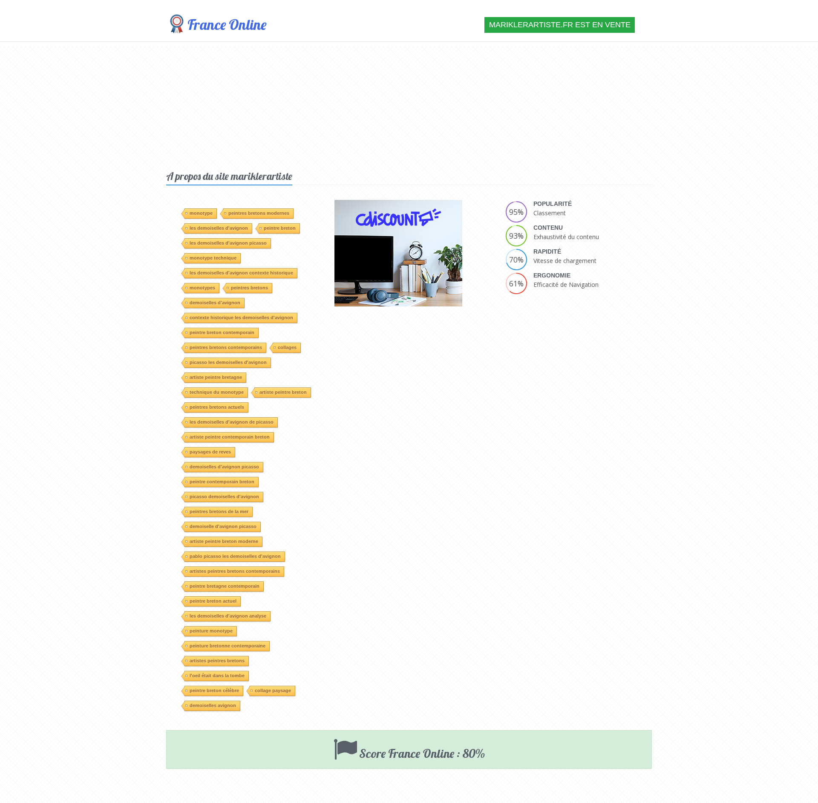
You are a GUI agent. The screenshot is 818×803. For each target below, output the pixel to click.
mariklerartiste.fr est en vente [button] (560, 24)
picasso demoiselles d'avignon (224, 496)
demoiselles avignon (213, 705)
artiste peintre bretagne (216, 377)
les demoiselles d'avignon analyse (228, 615)
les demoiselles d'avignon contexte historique (241, 272)
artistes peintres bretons (217, 660)
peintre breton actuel (213, 601)
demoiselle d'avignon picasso (223, 526)
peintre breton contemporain (222, 332)
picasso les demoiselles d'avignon (228, 362)
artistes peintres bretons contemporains (235, 571)
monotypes (202, 287)
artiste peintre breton (283, 392)
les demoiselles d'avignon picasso (228, 243)
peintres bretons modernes (258, 213)
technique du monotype (217, 392)
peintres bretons (249, 287)
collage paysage (273, 690)
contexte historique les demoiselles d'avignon (241, 317)
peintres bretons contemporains (226, 347)
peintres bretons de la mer (219, 511)
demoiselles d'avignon (215, 302)
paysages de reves (210, 451)
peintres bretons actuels (217, 407)
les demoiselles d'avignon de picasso (232, 422)
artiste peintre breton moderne (224, 541)
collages (287, 347)
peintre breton (280, 228)
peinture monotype (211, 630)
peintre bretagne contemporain (224, 586)
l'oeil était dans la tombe (217, 675)
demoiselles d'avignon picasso (224, 466)
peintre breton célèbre (214, 690)
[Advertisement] (409, 105)
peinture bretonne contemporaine (227, 645)
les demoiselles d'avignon (219, 228)
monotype (201, 213)
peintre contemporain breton (222, 481)
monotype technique (213, 257)
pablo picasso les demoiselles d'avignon (235, 556)
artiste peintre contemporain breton (230, 436)
